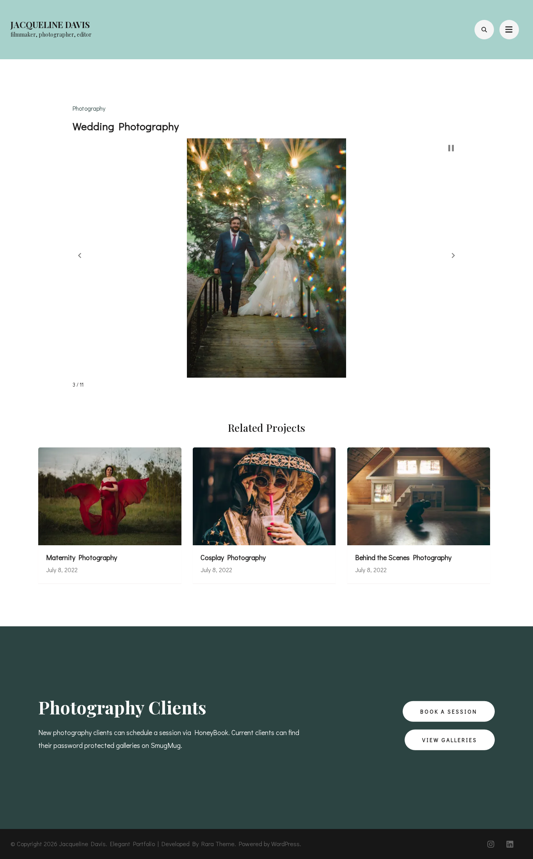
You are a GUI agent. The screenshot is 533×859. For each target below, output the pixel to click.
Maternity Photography (81, 557)
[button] (79, 255)
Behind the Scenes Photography (403, 557)
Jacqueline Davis (50, 24)
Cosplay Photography (233, 557)
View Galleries (449, 740)
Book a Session (448, 711)
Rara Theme (218, 844)
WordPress (285, 844)
